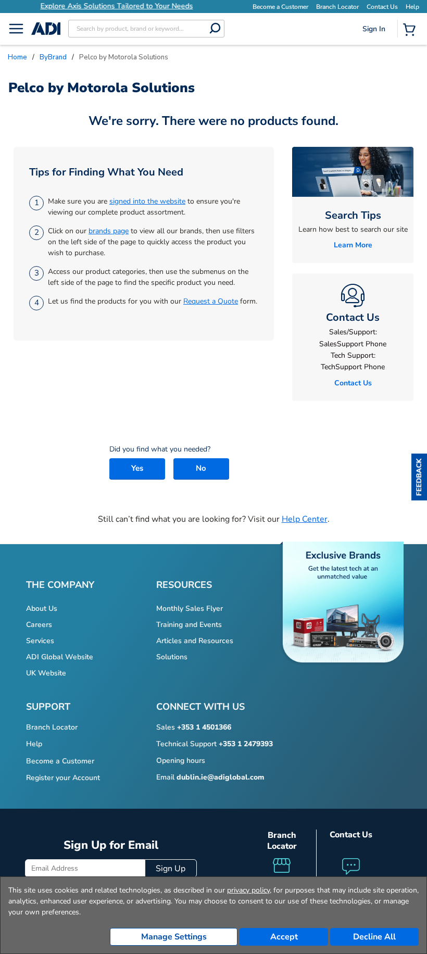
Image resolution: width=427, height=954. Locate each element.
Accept (284, 937)
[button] (419, 477)
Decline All (374, 937)
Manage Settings (174, 937)
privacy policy (248, 890)
